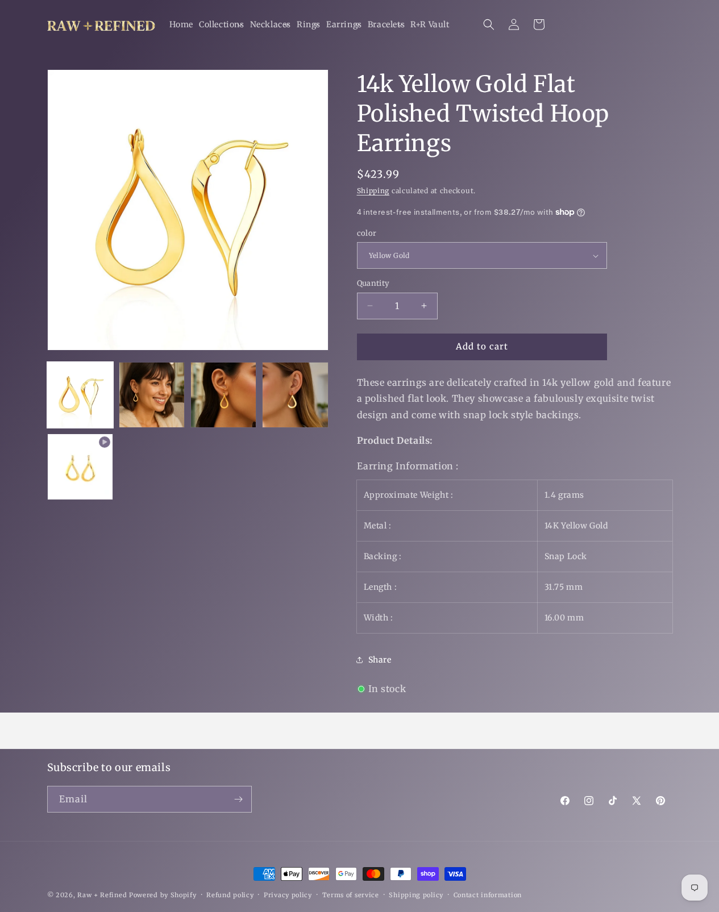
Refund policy (229, 895)
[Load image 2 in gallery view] (152, 395)
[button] (221, 24)
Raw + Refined (102, 895)
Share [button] (380, 660)
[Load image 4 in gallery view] (295, 395)
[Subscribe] (238, 799)
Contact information (488, 895)
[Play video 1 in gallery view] (80, 466)
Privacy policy (288, 895)
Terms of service (350, 895)
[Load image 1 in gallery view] (80, 395)
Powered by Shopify (163, 895)
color (367, 233)
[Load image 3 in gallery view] (223, 395)
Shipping (373, 190)
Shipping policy (416, 895)
